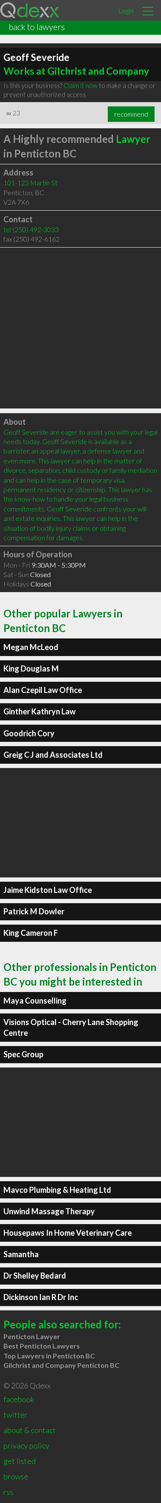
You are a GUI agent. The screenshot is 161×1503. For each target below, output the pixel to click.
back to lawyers (37, 26)
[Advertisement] (80, 328)
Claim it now (80, 85)
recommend (131, 114)
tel (31, 229)
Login (126, 10)
